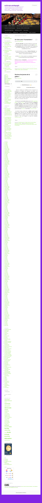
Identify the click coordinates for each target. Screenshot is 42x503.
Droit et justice (7, 335)
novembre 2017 (7, 251)
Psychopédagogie (7, 372)
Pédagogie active (15, 32)
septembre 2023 (7, 176)
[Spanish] (7, 82)
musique (6, 418)
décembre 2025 (7, 148)
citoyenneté (31, 68)
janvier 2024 (6, 172)
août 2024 (6, 165)
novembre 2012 (7, 315)
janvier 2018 (6, 249)
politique (7, 425)
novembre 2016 (7, 264)
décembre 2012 (7, 314)
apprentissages (7, 399)
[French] (6, 77)
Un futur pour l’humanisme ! (24, 39)
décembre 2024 (7, 160)
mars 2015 (6, 285)
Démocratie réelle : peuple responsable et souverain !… (25, 25)
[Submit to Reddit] (29, 66)
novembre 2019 (7, 225)
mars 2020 (6, 221)
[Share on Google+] (25, 66)
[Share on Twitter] (21, 66)
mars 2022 (6, 196)
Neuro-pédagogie (7, 357)
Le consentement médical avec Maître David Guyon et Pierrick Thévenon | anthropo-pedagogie (8, 119)
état (7, 440)
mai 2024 (6, 168)
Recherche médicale (8, 373)
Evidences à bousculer (8, 346)
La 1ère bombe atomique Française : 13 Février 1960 (8, 97)
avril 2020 (6, 220)
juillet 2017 (6, 255)
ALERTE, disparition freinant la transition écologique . (8, 100)
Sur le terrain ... (19, 123)
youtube (22, 102)
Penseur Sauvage (33, 108)
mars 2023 (6, 183)
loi (11, 417)
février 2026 (6, 146)
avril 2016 (6, 271)
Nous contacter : (26, 30)
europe (6, 414)
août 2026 (6, 142)
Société (16, 123)
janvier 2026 (6, 147)
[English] (6, 76)
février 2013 (6, 312)
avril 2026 (6, 144)
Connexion (6, 460)
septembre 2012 (7, 318)
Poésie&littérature (7, 364)
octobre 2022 (7, 188)
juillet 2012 (6, 320)
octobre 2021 (7, 201)
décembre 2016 (7, 263)
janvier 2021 (6, 211)
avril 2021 (6, 208)
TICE (9, 430)
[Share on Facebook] (19, 66)
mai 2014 (6, 296)
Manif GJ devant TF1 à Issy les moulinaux (8, 69)
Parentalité (6, 362)
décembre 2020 (7, 212)
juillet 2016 (6, 268)
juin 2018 (6, 243)
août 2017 (6, 254)
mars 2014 (6, 298)
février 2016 (6, 273)
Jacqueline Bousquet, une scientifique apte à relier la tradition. (8, 91)
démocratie (8, 408)
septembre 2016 (7, 266)
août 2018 (6, 241)
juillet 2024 (6, 166)
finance (8, 414)
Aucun (8, 61)
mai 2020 (6, 218)
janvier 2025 (6, 159)
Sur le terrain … (7, 381)
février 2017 (6, 260)
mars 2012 (6, 324)
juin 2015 (6, 282)
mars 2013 (6, 311)
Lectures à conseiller (8, 350)
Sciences (6, 378)
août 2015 (6, 280)
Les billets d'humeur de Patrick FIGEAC (30, 122)
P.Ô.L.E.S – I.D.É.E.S (8, 32)
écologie (7, 434)
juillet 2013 (6, 307)
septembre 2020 (7, 215)
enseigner (6, 412)
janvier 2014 (6, 300)
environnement (7, 345)
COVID (6, 334)
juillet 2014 (6, 294)
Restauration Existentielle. (24, 32)
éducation (8, 438)
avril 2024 (6, 169)
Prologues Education (8, 367)
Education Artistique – (8, 341)
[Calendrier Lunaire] (8, 455)
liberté (10, 417)
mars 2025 (6, 157)
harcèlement (21, 124)
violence (6, 432)
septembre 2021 (7, 202)
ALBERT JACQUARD (32, 32)
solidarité (6, 430)
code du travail (31, 123)
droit (9, 406)
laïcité (7, 417)
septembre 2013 (7, 305)
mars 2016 (6, 272)
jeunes (24, 124)
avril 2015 (6, 284)
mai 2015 (6, 283)
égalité (5, 440)
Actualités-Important (21, 122)
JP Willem (16, 69)
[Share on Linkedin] (23, 66)
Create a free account (8, 112)
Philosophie (6, 363)
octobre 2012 (7, 317)
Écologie (6, 336)
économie (7, 436)
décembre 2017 (7, 250)
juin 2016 (6, 269)
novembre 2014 (7, 290)
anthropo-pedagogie (12, 5)
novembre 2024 (7, 161)
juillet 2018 (6, 242)
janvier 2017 (6, 262)
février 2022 (6, 197)
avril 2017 (6, 258)
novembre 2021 (7, 200)
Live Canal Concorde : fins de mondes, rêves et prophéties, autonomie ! (8, 58)
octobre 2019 (7, 226)
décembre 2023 (7, 173)
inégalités (6, 416)
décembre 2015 (7, 276)
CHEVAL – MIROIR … (12, 25)
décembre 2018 (7, 237)
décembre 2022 (7, 186)
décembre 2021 (7, 199)
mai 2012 (6, 322)
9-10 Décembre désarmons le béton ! (8, 38)
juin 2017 (6, 256)
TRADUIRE (6, 74)
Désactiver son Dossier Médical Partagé (8, 51)
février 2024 (6, 171)
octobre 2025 (7, 151)
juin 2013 (6, 308)
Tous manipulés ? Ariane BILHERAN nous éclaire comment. (8, 110)
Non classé (6, 358)
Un (7, 66)
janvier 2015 (6, 287)
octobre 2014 (7, 291)
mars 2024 (6, 170)
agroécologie (7, 330)
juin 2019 (6, 230)
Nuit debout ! (7, 361)
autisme (6, 400)
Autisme (6, 332)
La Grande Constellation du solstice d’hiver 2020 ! (8, 64)
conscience (8, 404)
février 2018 (6, 248)
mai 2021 (6, 207)
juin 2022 (6, 193)
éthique (9, 440)
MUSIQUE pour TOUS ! (18, 30)
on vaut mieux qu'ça (28, 124)
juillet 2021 (6, 204)
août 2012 (6, 319)
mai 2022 (6, 194)
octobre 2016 (7, 265)
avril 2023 (6, 182)
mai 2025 (6, 155)
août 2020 (6, 216)
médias (8, 418)
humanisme (35, 68)
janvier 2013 (6, 313)
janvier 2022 (6, 198)
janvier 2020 (6, 223)
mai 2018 (6, 244)
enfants (6, 409)
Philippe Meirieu (7, 423)
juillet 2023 (6, 179)
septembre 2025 (7, 152)
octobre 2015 (7, 278)
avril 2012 (6, 323)
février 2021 (6, 210)
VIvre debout (7, 387)
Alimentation (7, 331)
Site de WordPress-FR (8, 464)
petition (8, 422)
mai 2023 (6, 181)
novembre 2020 (7, 213)
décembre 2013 (7, 301)
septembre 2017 (7, 253)
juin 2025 (6, 154)
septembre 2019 (7, 227)
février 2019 (6, 235)
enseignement (7, 411)
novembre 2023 (7, 174)
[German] (6, 78)
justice (6, 417)
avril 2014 (6, 297)
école (9, 432)
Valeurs (21, 68)
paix (8, 419)
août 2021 (6, 203)
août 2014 (6, 293)
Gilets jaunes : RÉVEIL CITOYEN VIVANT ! (23, 28)
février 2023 (6, 184)
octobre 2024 (7, 162)
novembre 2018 (7, 238)
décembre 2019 (7, 224)
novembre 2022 (7, 187)
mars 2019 (6, 234)
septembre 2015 (7, 279)
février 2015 (6, 286)
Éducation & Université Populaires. (10, 28)
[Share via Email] (34, 66)
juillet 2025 (6, 153)
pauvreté (6, 422)
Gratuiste (23, 108)
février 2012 (6, 325)
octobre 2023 (7, 175)
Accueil (6, 25)
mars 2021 (6, 209)
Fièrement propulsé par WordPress (21, 492)
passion (33, 124)
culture (7, 406)
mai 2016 (6, 270)
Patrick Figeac (7, 421)
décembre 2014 (7, 289)
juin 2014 (6, 295)
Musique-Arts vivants (8, 356)
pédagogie (7, 426)
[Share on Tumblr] (27, 66)
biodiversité (6, 333)
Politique (6, 366)
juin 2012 (6, 321)
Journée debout (7, 349)
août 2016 (6, 267)
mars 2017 (6, 259)
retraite (19, 69)
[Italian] (10, 78)
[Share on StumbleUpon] (32, 66)
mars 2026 (6, 145)
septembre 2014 (7, 292)
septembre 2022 (7, 189)
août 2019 (6, 228)
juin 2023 (6, 180)
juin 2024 (6, 167)
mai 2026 (6, 143)
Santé (19, 68)
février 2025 (6, 158)
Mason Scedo (7, 108)
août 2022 (6, 190)
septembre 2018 (7, 240)
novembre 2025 (7, 149)
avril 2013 (6, 310)
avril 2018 (6, 245)
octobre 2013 (7, 304)
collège (6, 404)
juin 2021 (6, 206)
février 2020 (6, 222)
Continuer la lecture (18, 117)
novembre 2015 (7, 277)
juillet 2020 (6, 217)
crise (5, 406)
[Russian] (7, 81)
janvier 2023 (6, 185)
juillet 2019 (6, 229)
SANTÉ (6, 377)
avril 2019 (6, 232)
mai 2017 (6, 257)
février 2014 (6, 299)
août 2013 (6, 306)
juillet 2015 (6, 281)
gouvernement (17, 124)
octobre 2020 (7, 214)
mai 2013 (6, 309)
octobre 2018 (7, 239)
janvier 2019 (6, 236)
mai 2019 (6, 231)
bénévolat (28, 68)
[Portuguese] (7, 80)
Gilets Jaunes (7, 347)
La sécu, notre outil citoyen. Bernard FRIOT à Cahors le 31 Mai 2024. (8, 129)
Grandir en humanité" (8, 348)
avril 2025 (6, 156)
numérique (6, 419)
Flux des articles (8, 461)
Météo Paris (9, 468)
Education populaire (8, 342)
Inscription (6, 459)
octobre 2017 (7, 252)
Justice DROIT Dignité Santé (9, 30)
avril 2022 (6, 195)
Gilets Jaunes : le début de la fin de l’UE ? (8, 115)
